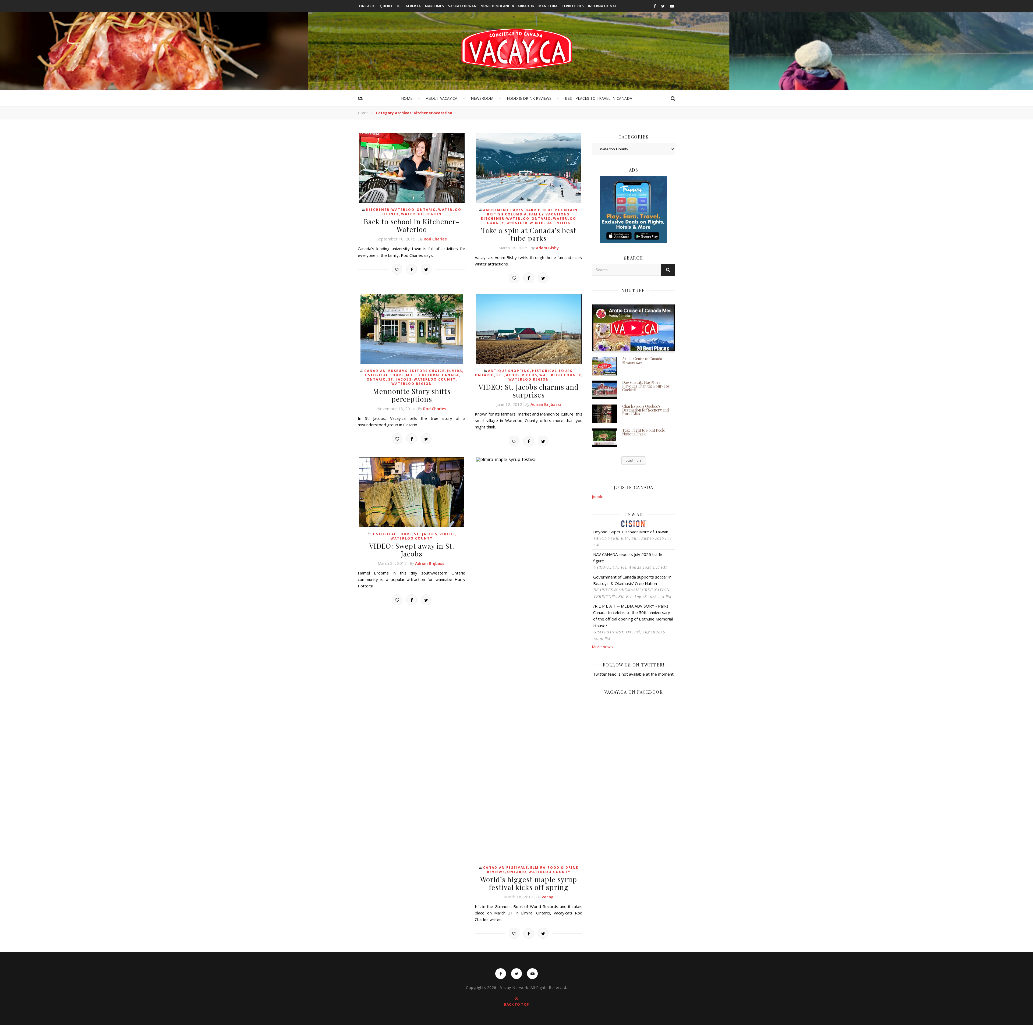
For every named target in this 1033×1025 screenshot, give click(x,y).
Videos (529, 375)
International (602, 6)
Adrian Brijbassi (545, 404)
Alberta (413, 6)
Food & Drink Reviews (529, 98)
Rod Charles (435, 239)
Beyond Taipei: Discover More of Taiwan (630, 531)
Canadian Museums (386, 370)
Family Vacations (549, 214)
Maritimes (434, 6)
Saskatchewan (462, 6)
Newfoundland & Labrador (508, 6)
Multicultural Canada (432, 375)
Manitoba (548, 6)
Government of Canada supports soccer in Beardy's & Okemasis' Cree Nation (632, 580)
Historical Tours (383, 375)
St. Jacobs (400, 379)
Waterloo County (435, 379)
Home (406, 98)
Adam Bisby (547, 247)
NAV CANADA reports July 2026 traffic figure (628, 557)
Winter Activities (550, 223)
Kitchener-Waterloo (390, 209)
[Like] (397, 269)
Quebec (386, 6)
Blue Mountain (560, 210)
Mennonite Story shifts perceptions (412, 395)
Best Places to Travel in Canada (598, 98)
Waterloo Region (421, 214)
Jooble (597, 496)
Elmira (454, 370)
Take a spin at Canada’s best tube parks (528, 234)
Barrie (533, 210)
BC (399, 6)
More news (602, 646)
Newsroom (482, 98)
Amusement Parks (503, 210)
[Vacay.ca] (516, 49)
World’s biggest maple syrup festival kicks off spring (528, 883)
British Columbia (507, 214)
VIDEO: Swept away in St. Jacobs (411, 549)
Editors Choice (427, 370)
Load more (634, 460)
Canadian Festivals (505, 867)
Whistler (517, 223)
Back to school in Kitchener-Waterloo (411, 225)
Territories (573, 6)
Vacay (547, 896)
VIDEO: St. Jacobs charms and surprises (529, 390)
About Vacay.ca (441, 98)
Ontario (367, 6)
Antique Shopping (509, 370)
